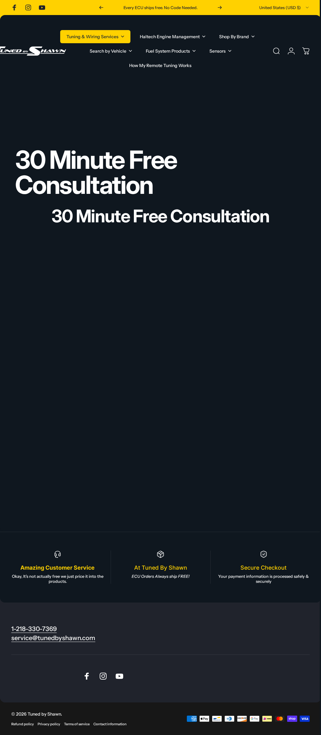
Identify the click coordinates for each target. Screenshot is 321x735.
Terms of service (77, 724)
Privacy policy (49, 724)
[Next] (220, 7)
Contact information (110, 724)
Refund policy (22, 724)
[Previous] (101, 7)
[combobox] (284, 7)
